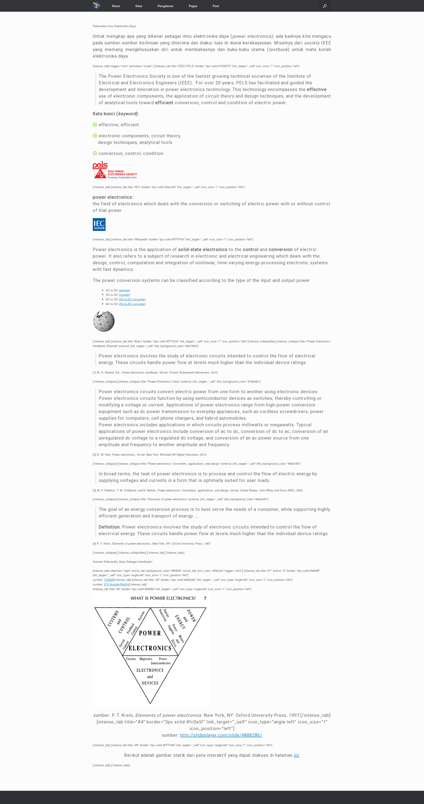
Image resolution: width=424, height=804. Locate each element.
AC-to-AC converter (132, 304)
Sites (138, 6)
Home (116, 6)
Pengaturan (165, 6)
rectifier (124, 290)
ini (296, 755)
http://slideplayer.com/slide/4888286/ (221, 735)
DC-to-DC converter (132, 299)
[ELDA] (97, 6)
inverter (124, 295)
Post (216, 6)
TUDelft (109, 580)
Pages (193, 6)
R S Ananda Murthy (116, 584)
